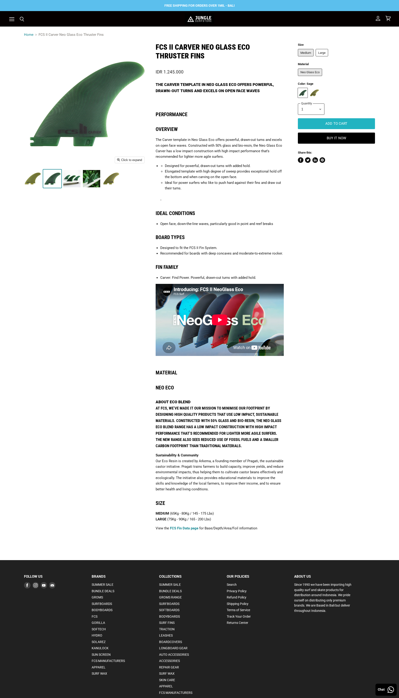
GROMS (97, 597)
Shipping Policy (237, 604)
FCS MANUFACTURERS (108, 661)
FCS (94, 616)
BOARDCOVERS (170, 642)
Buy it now (336, 138)
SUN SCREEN (101, 654)
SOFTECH (99, 629)
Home (28, 35)
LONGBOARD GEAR (173, 648)
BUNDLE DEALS (103, 591)
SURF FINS (167, 623)
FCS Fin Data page (184, 528)
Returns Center (237, 623)
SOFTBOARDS (169, 610)
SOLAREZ (99, 642)
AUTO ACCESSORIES (174, 654)
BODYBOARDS (102, 610)
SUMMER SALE (102, 584)
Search (232, 584)
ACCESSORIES (169, 661)
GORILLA (98, 623)
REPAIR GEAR (169, 667)
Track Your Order (239, 616)
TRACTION (167, 629)
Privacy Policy (237, 591)
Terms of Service (238, 610)
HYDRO (97, 635)
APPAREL (99, 667)
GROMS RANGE (170, 597)
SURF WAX (99, 673)
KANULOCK (100, 648)
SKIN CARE (167, 680)
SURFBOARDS (102, 604)
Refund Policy (236, 597)
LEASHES (166, 635)
